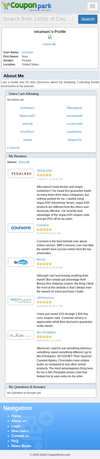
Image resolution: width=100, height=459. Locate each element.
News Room (21, 446)
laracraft (27, 123)
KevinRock (27, 131)
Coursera (43, 225)
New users (20, 431)
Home (16, 416)
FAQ (15, 441)
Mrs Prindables (46, 332)
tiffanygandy (74, 108)
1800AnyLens (45, 297)
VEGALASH (44, 170)
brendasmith (75, 115)
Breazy (41, 259)
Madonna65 (27, 115)
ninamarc (28, 52)
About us (18, 421)
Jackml (27, 140)
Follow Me (49, 44)
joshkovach (27, 108)
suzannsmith (75, 123)
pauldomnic (74, 131)
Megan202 (75, 140)
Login (16, 426)
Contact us (20, 436)
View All (15, 147)
